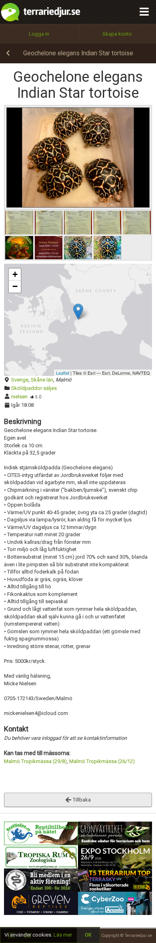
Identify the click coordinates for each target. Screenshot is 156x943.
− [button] (15, 286)
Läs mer (63, 935)
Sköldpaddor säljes (34, 388)
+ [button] (15, 274)
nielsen (19, 397)
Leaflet (62, 373)
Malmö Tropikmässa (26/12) (102, 761)
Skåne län (42, 380)
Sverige (19, 380)
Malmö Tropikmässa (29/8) (35, 761)
